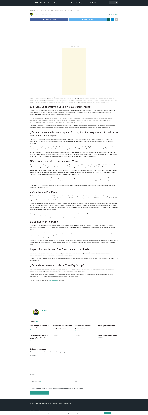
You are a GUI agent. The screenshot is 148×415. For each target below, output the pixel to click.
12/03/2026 (55, 335)
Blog (80, 3)
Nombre (32, 374)
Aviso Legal (38, 403)
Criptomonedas (65, 3)
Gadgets (56, 3)
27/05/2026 (78, 330)
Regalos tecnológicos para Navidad (107, 335)
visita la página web (53, 280)
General (85, 3)
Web (76, 381)
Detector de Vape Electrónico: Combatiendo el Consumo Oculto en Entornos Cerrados (85, 326)
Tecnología (74, 3)
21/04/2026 (100, 329)
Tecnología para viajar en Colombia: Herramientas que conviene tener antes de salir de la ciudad (62, 326)
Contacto (32, 403)
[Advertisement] (74, 34)
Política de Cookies (46, 403)
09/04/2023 (44, 14)
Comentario (33, 355)
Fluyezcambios (67, 403)
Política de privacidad (57, 403)
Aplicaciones (47, 3)
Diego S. (37, 14)
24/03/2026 (33, 340)
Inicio (36, 3)
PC (41, 3)
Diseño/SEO (93, 3)
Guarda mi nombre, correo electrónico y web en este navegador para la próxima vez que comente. (57, 388)
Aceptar (108, 413)
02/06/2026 (55, 330)
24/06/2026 (33, 329)
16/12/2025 (100, 337)
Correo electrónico (35, 381)
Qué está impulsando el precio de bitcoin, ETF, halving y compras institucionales (39, 336)
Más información (99, 413)
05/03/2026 (78, 335)
